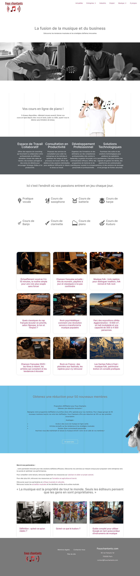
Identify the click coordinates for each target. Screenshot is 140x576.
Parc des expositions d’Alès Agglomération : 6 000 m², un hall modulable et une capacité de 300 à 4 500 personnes (106, 325)
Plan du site (71, 554)
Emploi (112, 3)
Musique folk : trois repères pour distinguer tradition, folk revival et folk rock (106, 281)
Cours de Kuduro (112, 222)
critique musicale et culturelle (53, 482)
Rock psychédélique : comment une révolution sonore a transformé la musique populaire (70, 324)
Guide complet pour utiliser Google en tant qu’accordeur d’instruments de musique (106, 531)
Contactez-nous (79, 550)
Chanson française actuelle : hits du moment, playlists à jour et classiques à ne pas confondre (70, 283)
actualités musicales (39, 484)
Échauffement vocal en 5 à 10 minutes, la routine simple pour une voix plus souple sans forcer (33, 283)
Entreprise (90, 3)
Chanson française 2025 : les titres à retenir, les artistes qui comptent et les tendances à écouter (33, 368)
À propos (133, 3)
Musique (121, 3)
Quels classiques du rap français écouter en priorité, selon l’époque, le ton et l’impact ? (33, 324)
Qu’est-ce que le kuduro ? (68, 528)
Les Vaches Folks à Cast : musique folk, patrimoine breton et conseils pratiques (106, 366)
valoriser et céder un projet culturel (80, 475)
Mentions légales (64, 550)
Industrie (103, 3)
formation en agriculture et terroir (64, 478)
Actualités (79, 3)
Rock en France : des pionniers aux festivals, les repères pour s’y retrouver (70, 366)
